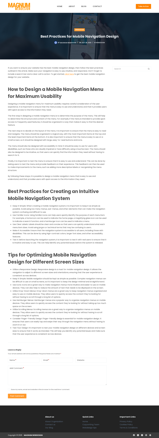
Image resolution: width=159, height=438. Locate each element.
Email (46, 360)
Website (80, 360)
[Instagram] (142, 435)
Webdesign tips (89, 427)
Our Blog (49, 427)
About (72, 6)
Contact (97, 6)
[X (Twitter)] (138, 435)
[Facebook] (134, 435)
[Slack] (150, 435)
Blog (83, 6)
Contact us (50, 424)
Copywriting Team (90, 424)
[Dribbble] (146, 435)
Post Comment (17, 396)
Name (13, 360)
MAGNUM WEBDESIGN (33, 435)
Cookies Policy (126, 424)
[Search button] (148, 68)
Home (59, 6)
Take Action (143, 6)
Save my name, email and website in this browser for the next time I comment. (40, 389)
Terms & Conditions (129, 427)
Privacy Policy (126, 421)
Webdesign (79, 30)
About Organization (54, 421)
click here (69, 74)
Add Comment (17, 368)
